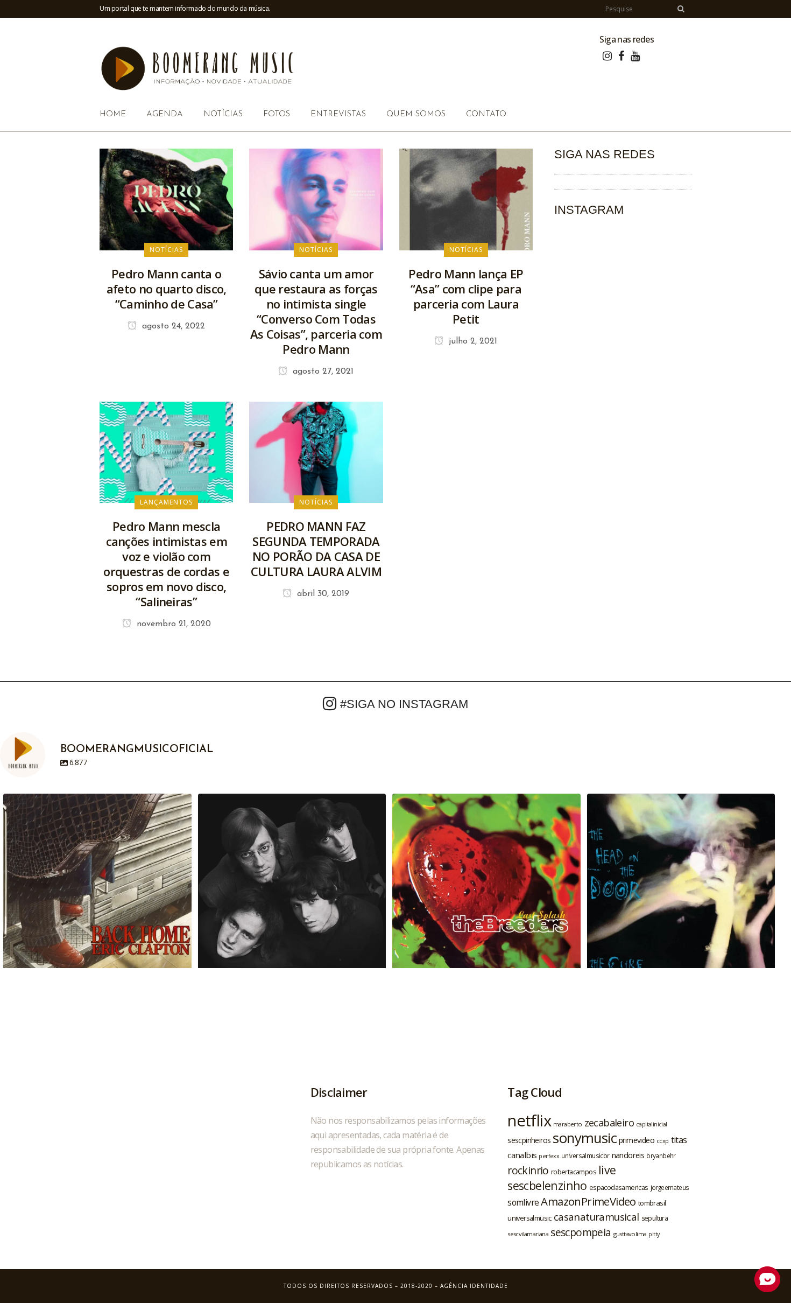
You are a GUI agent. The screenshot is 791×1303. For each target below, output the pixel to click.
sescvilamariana (527, 1234)
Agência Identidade (474, 1286)
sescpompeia (580, 1232)
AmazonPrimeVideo (588, 1201)
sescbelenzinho (547, 1185)
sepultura (654, 1218)
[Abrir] (97, 888)
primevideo (636, 1140)
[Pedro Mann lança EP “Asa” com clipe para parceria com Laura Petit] (466, 199)
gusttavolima (630, 1234)
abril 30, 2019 (321, 594)
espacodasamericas (618, 1187)
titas (679, 1140)
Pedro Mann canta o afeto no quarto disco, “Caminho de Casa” (167, 288)
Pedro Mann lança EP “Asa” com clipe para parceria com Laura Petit (465, 296)
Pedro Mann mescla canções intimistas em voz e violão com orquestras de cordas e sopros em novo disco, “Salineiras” (166, 564)
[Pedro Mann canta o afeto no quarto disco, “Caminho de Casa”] (166, 199)
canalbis (521, 1155)
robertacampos (573, 1171)
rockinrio (528, 1170)
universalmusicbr (585, 1155)
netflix (529, 1120)
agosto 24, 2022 (172, 326)
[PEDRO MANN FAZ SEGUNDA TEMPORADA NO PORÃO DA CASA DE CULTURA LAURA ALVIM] (316, 451)
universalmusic (529, 1218)
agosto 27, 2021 (322, 371)
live (607, 1170)
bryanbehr (661, 1155)
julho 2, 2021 (471, 341)
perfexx (549, 1156)
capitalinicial (651, 1124)
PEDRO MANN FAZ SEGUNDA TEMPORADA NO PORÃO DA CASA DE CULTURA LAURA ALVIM (316, 548)
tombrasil (652, 1203)
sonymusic (585, 1138)
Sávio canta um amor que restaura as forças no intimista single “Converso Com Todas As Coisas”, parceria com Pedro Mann (316, 311)
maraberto (567, 1124)
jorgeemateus (670, 1187)
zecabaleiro (609, 1122)
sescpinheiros (528, 1140)
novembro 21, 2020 (172, 624)
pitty (653, 1234)
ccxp (662, 1141)
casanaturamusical (596, 1216)
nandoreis (628, 1155)
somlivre (523, 1202)
